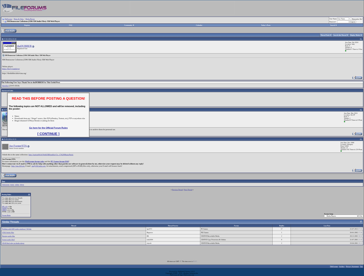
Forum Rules (6, 215)
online (17, 184)
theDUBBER (24, 46)
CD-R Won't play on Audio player (13, 243)
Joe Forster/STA (18, 145)
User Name (333, 19)
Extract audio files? (8, 239)
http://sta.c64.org (18, 166)
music (12, 184)
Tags (3, 181)
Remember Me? (357, 19)
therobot (5, 86)
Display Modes (355, 35)
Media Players (30, 19)
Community (128, 25)
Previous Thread (177, 190)
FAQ (70, 25)
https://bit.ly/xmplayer (11, 69)
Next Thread (188, 190)
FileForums (8, 19)
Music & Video (19, 19)
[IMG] (4, 210)
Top (361, 266)
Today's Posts (265, 25)
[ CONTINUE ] (48, 134)
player (22, 184)
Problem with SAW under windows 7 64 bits (16, 229)
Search (332, 25)
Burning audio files (8, 236)
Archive (342, 266)
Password (332, 22)
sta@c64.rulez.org (39, 166)
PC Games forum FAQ (60, 161)
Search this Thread (339, 35)
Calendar (199, 25)
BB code (5, 206)
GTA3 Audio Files (8, 232)
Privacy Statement (352, 266)
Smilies (4, 208)
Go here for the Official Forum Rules (48, 128)
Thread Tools (325, 35)
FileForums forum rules (34, 161)
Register (27, 25)
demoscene (5, 184)
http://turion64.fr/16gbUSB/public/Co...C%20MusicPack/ (51, 155)
